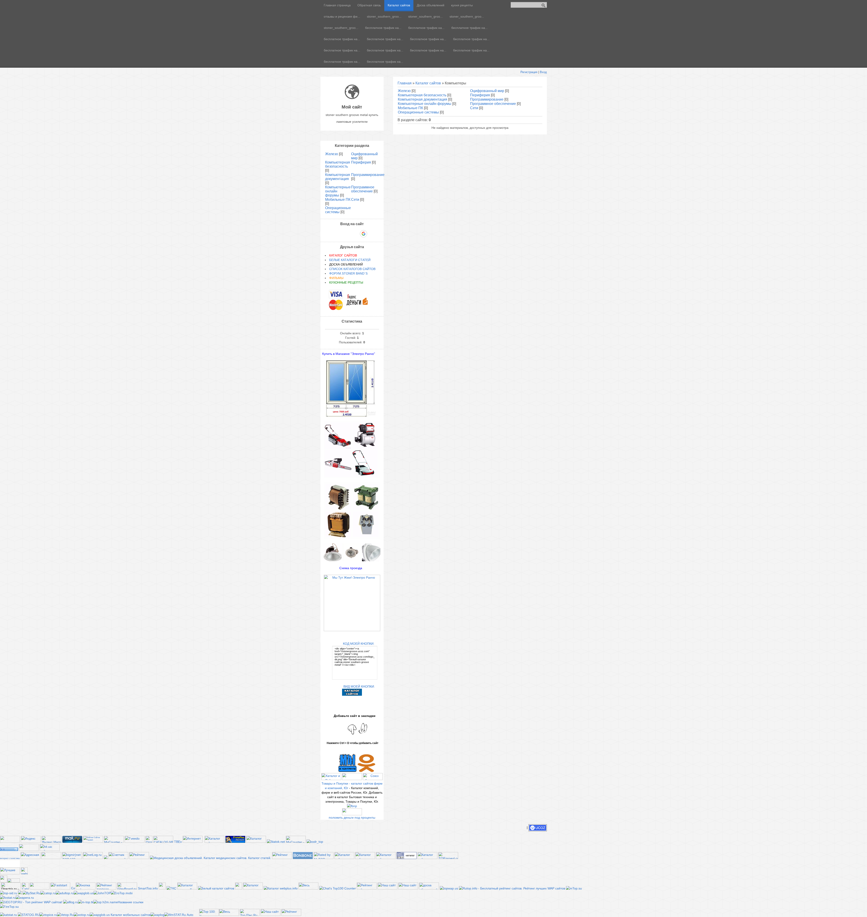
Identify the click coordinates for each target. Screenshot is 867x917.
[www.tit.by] (118, 858)
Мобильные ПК (410, 108)
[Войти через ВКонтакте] (340, 233)
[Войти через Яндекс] (355, 233)
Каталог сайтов (428, 83)
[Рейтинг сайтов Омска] (20, 893)
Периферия (480, 95)
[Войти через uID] (332, 233)
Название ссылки (130, 902)
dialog (10, 861)
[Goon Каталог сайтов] (407, 858)
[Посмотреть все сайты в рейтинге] (86, 888)
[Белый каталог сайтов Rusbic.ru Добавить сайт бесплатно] (216, 888)
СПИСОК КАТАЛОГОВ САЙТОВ (352, 269)
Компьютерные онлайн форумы (424, 104)
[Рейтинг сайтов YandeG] (93, 842)
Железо (404, 91)
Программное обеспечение (493, 104)
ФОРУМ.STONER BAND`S (348, 273)
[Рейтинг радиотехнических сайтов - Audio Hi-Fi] (291, 915)
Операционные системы (418, 112)
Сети (474, 108)
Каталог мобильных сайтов (131, 915)
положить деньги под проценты (352, 817)
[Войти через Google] (363, 233)
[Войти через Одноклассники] (371, 233)
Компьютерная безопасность (422, 95)
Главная (405, 83)
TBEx (178, 841)
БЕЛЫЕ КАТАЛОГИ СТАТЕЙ (350, 260)
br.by (10, 863)
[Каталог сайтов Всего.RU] (344, 858)
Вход (543, 72)
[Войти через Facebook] (348, 233)
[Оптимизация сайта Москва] (148, 841)
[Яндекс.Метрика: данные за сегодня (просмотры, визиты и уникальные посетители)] (51, 839)
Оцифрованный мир (487, 91)
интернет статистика (10, 858)
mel (10, 865)
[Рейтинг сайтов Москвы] (105, 858)
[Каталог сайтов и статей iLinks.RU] (427, 858)
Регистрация (528, 72)
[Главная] (352, 98)
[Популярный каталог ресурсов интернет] (303, 858)
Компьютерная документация (422, 99)
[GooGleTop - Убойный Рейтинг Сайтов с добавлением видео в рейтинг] (105, 902)
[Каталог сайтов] (162, 888)
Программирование (486, 99)
